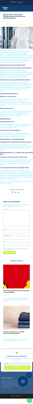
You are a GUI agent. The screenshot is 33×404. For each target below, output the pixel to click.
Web (4, 241)
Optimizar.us (19, 395)
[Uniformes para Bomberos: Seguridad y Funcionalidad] (16, 276)
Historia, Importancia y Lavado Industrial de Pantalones (13, 332)
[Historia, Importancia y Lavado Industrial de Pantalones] (16, 318)
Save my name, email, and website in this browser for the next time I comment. (16, 249)
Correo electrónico (7, 235)
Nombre (5, 229)
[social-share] (12, 192)
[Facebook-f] (19, 2)
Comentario (6, 209)
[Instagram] (22, 2)
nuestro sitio (6, 181)
